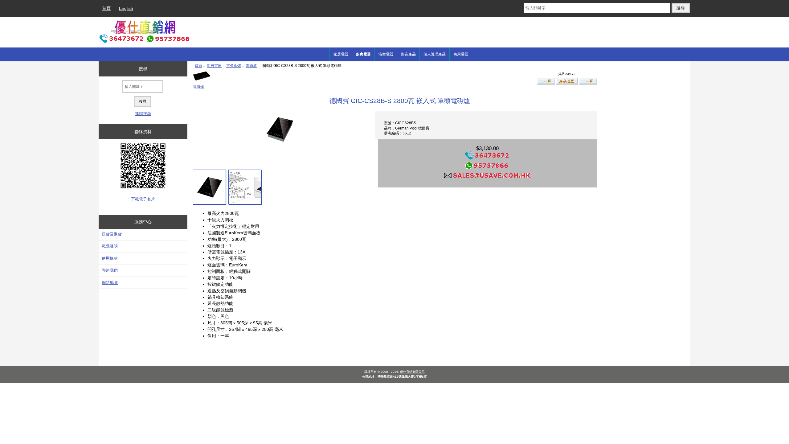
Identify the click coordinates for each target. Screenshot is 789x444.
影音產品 (408, 54)
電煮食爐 (233, 66)
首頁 (106, 8)
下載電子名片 (143, 199)
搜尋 (143, 68)
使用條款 (110, 258)
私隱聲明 (110, 246)
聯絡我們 (110, 270)
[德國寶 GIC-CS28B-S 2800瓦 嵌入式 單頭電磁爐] (209, 187)
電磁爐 (251, 66)
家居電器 (340, 54)
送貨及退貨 (112, 234)
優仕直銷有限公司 (412, 371)
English (126, 8)
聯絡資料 (143, 131)
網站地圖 (110, 282)
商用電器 (460, 54)
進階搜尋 (143, 113)
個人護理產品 (434, 54)
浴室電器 (385, 54)
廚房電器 (214, 66)
